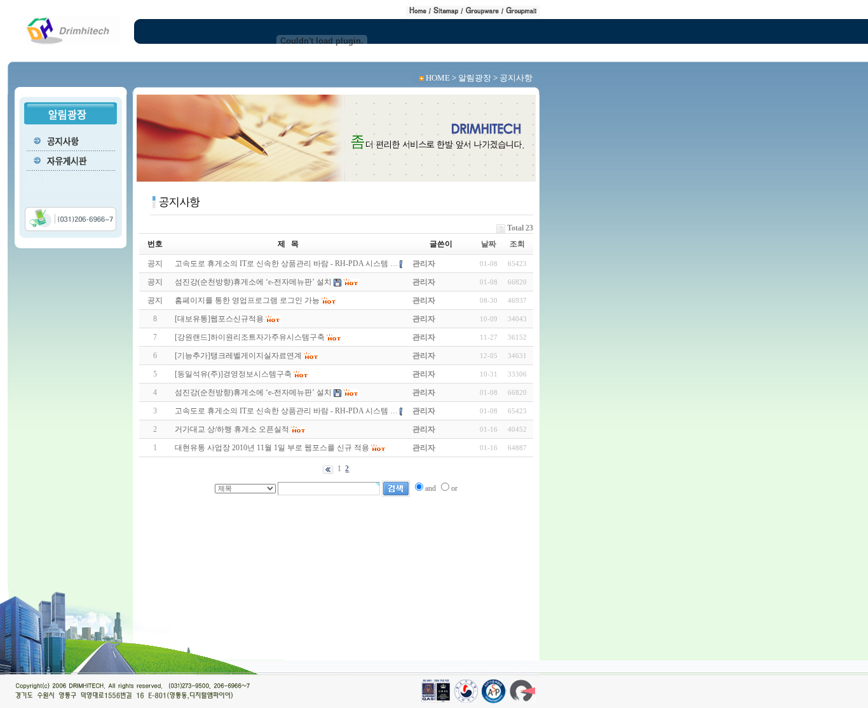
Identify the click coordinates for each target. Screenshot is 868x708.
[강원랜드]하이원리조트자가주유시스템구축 (250, 337)
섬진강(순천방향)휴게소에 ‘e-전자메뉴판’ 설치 (253, 392)
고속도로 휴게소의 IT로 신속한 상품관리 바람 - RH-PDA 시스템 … (286, 410)
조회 (517, 243)
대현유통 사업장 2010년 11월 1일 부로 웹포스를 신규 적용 (272, 447)
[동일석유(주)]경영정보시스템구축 (233, 374)
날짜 (488, 243)
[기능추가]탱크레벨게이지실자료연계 (238, 355)
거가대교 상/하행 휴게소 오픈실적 (232, 429)
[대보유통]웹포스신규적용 (219, 318)
